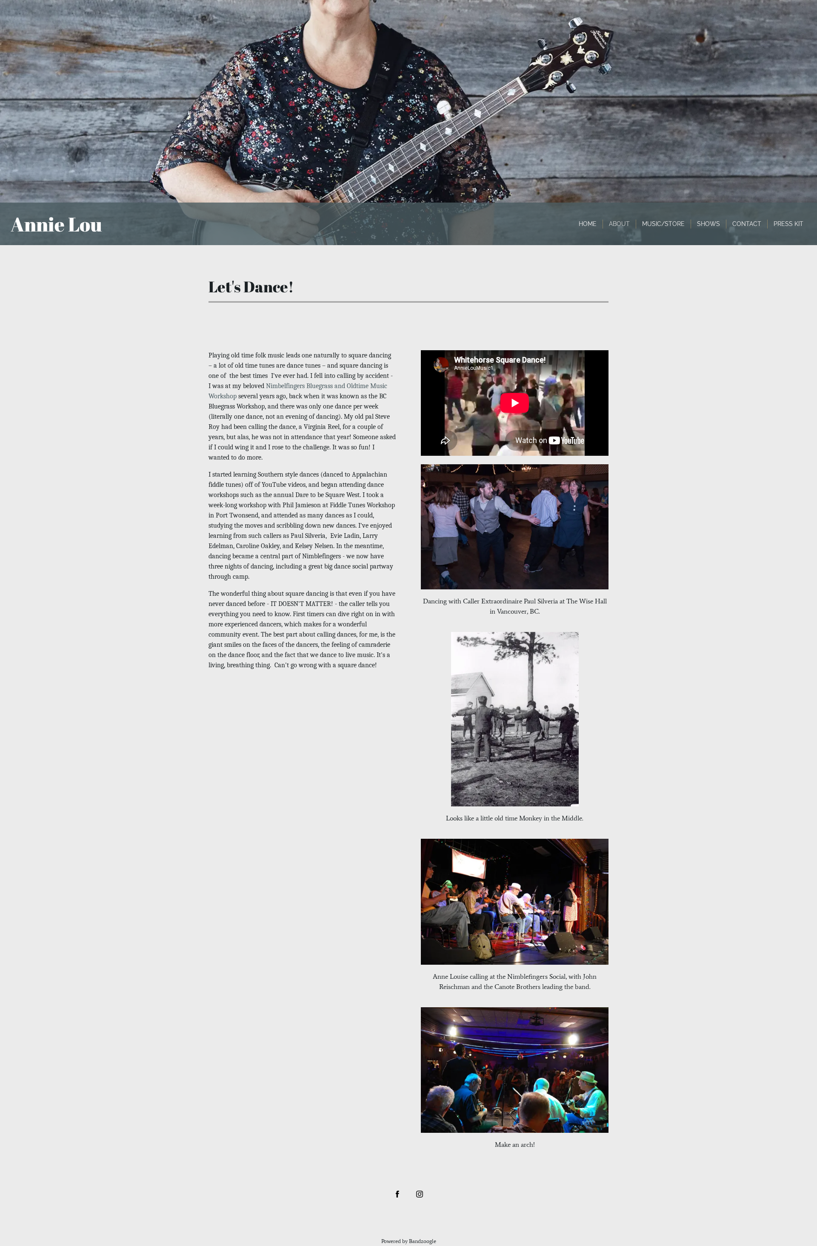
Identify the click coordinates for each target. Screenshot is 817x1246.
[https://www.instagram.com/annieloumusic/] (419, 1194)
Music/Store (663, 223)
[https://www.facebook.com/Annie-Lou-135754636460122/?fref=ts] (397, 1194)
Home (588, 223)
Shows (708, 223)
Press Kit (788, 223)
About (619, 223)
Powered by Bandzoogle (408, 1241)
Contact (746, 223)
